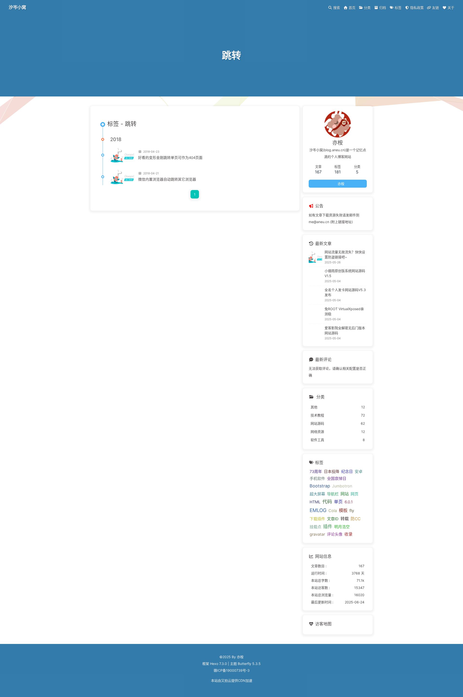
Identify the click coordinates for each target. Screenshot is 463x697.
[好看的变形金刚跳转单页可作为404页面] (122, 155)
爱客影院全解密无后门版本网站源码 (345, 330)
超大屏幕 (317, 494)
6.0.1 (349, 501)
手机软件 (317, 478)
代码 (327, 502)
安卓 (358, 471)
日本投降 (331, 471)
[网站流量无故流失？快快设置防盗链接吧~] (315, 257)
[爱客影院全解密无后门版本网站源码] (315, 333)
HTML (315, 501)
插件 (327, 526)
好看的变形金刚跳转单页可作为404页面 (170, 158)
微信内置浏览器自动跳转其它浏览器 (167, 179)
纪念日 (347, 471)
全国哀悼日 (336, 478)
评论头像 (334, 534)
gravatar (317, 534)
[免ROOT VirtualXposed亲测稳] (315, 314)
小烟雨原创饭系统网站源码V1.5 (345, 273)
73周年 (316, 471)
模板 (343, 510)
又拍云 (226, 680)
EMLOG (318, 510)
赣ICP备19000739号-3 (232, 670)
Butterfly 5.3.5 (249, 664)
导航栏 (333, 494)
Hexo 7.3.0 (218, 664)
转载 (344, 518)
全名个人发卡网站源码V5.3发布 (345, 292)
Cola (332, 510)
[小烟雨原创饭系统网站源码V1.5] (315, 276)
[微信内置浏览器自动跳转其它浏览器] (122, 176)
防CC (356, 518)
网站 (344, 493)
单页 (338, 501)
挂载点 (315, 526)
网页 (354, 494)
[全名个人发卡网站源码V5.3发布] (315, 295)
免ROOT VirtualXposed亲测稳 (344, 311)
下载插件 (317, 518)
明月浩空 (342, 526)
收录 (348, 534)
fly (351, 510)
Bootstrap (320, 485)
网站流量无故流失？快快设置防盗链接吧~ (345, 254)
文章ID (333, 518)
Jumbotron (342, 486)
